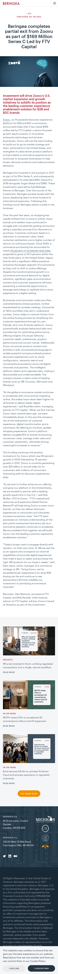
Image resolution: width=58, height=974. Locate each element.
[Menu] (54, 3)
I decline (14, 968)
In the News (9, 714)
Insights (8, 660)
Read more (9, 672)
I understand (41, 968)
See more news (29, 794)
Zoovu (6, 119)
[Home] (11, 3)
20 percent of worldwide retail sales (30, 250)
